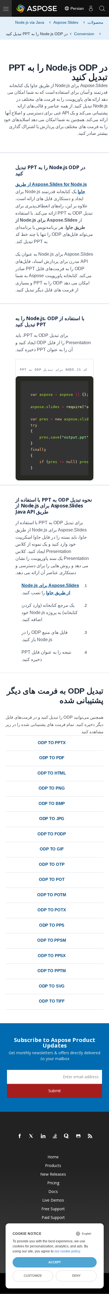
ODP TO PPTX (51, 742)
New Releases (53, 1174)
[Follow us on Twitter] (31, 1136)
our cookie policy (67, 1251)
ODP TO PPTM (51, 970)
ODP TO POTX (51, 909)
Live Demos (53, 1200)
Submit (54, 1090)
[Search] (102, 8)
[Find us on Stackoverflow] (55, 1136)
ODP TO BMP (52, 803)
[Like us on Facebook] (19, 1136)
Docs (53, 1191)
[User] (90, 8)
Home (53, 1156)
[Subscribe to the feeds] (90, 1136)
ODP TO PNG (52, 788)
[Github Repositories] (78, 1136)
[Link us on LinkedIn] (43, 1136)
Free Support (53, 1208)
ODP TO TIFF (51, 1001)
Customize (33, 1275)
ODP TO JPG (52, 818)
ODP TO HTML (51, 773)
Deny (76, 1275)
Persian (76, 8)
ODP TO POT (52, 879)
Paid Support (53, 1217)
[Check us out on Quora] (66, 1136)
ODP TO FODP (51, 833)
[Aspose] (37, 8)
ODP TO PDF (52, 757)
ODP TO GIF (52, 849)
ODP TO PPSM (51, 940)
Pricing (53, 1182)
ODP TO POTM (51, 894)
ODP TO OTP (52, 864)
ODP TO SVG (52, 986)
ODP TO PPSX (52, 955)
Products (53, 1165)
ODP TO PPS (52, 925)
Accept (54, 1262)
